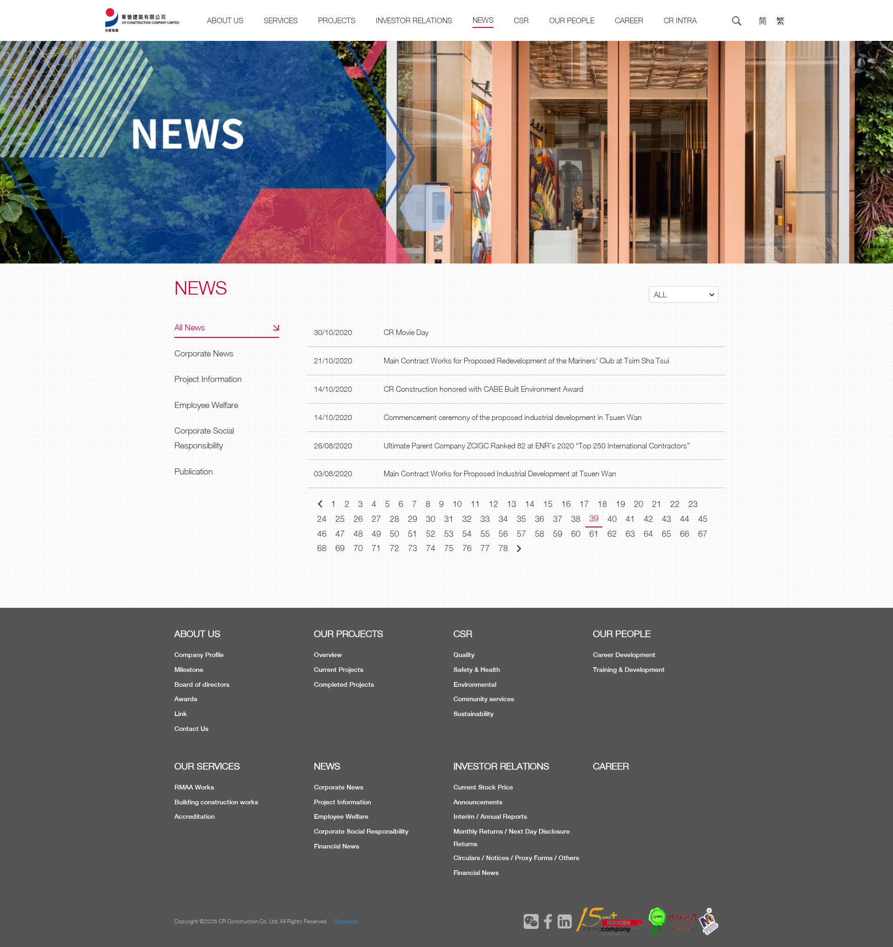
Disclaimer (346, 921)
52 (430, 534)
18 (602, 504)
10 (457, 504)
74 (430, 548)
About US (225, 20)
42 (648, 519)
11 (475, 504)
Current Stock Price (483, 787)
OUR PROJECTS (348, 633)
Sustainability (473, 713)
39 (594, 518)
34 (503, 519)
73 (412, 548)
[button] (684, 294)
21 (656, 504)
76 (467, 548)
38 (575, 519)
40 (612, 519)
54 (467, 534)
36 (539, 519)
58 (539, 534)
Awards (185, 699)
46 (322, 534)
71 (376, 548)
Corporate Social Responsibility (204, 438)
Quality (463, 654)
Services (281, 20)
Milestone (188, 669)
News (483, 20)
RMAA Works (194, 787)
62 (612, 534)
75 (448, 548)
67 (702, 534)
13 (511, 504)
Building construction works (216, 802)
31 (448, 519)
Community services (483, 699)
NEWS (327, 766)
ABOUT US (197, 633)
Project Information (208, 379)
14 (529, 504)
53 (448, 534)
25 (340, 519)
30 (430, 519)
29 (412, 519)
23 (693, 504)
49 (376, 534)
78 (503, 548)
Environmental (474, 684)
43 (666, 519)
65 (666, 534)
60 (575, 534)
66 (684, 534)
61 (594, 534)
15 (548, 504)
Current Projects (338, 669)
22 (675, 504)
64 (648, 534)
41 (630, 519)
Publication (193, 471)
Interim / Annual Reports (490, 816)
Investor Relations (414, 20)
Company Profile (199, 654)
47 (340, 534)
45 (702, 519)
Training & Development (629, 669)
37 (557, 519)
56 (503, 534)
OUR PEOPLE (622, 633)
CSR (521, 20)
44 (684, 519)
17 (584, 504)
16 (566, 504)
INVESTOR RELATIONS (501, 766)
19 (620, 504)
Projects (336, 20)
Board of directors (201, 684)
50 (394, 534)
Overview (328, 654)
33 (485, 519)
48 (358, 534)
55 (485, 534)
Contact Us (191, 728)
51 (412, 534)
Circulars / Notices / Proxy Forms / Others (516, 858)
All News (189, 327)
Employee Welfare (206, 405)
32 (467, 519)
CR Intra (680, 20)
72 (394, 548)
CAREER (629, 20)
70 (358, 548)
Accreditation (194, 816)
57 (521, 534)
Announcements (477, 802)
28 (394, 519)
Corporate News (203, 353)
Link (180, 713)
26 (358, 519)
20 (638, 504)
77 (485, 548)
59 (557, 534)
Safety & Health (476, 669)
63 (630, 534)
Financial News (336, 846)
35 (521, 519)
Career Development (624, 654)
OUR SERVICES (207, 766)
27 (376, 519)
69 (340, 548)
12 (493, 504)
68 (322, 548)
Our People (571, 20)
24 (322, 519)
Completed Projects (344, 684)
